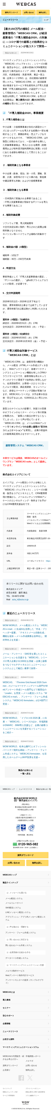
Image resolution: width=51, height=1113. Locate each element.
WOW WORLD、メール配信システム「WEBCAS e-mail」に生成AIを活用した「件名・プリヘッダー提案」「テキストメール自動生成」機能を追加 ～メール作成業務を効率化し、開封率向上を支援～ (25, 632)
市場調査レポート (33, 1056)
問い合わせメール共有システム (18, 945)
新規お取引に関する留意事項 (35, 1092)
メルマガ (29, 1061)
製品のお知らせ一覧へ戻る (25, 772)
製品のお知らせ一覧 (43, 789)
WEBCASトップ (9, 789)
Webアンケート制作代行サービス (19, 975)
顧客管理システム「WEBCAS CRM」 (25, 445)
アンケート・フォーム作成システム (20, 933)
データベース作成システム (16, 958)
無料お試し (43, 12)
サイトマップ (7, 1088)
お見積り (6, 1070)
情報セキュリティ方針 (10, 1092)
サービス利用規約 (9, 1095)
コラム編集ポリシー (32, 1095)
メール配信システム (14, 898)
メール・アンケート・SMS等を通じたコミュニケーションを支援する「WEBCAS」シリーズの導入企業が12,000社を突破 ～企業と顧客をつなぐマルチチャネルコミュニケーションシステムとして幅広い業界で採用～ (25, 661)
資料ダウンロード (11, 12)
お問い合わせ (29, 12)
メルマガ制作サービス (14, 971)
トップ (46, 20)
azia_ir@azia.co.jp (20, 599)
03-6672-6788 (18, 596)
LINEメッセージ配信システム (18, 912)
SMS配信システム (13, 908)
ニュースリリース (25, 789)
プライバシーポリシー (33, 1088)
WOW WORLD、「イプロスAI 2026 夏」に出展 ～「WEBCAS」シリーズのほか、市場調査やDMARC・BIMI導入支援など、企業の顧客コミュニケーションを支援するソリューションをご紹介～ (25, 725)
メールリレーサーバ (14, 903)
